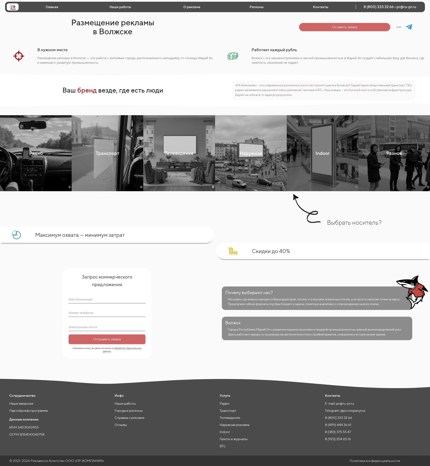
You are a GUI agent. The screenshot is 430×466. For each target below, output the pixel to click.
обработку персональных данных (122, 350)
